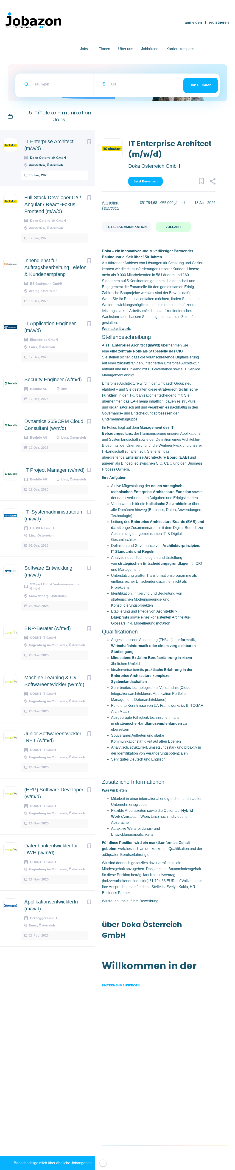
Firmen (104, 49)
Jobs (84, 49)
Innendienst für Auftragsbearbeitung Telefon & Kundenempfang (55, 267)
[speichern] (89, 141)
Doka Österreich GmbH (154, 166)
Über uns (125, 49)
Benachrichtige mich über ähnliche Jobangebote (53, 1163)
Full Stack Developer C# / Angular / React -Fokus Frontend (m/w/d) (52, 204)
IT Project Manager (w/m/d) (54, 470)
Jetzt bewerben (146, 181)
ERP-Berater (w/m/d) (47, 628)
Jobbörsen (149, 49)
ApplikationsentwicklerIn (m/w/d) (51, 905)
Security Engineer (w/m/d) (53, 379)
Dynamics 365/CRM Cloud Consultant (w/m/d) (53, 424)
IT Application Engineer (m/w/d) (50, 327)
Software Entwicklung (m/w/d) (48, 571)
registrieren (219, 22)
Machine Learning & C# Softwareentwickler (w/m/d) (54, 681)
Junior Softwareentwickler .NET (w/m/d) (52, 737)
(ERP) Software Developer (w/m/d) (53, 793)
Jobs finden (201, 85)
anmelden (193, 22)
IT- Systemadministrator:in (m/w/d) (53, 515)
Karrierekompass (180, 49)
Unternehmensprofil (121, 985)
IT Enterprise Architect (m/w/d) (48, 145)
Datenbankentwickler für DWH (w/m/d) (51, 849)
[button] (212, 182)
